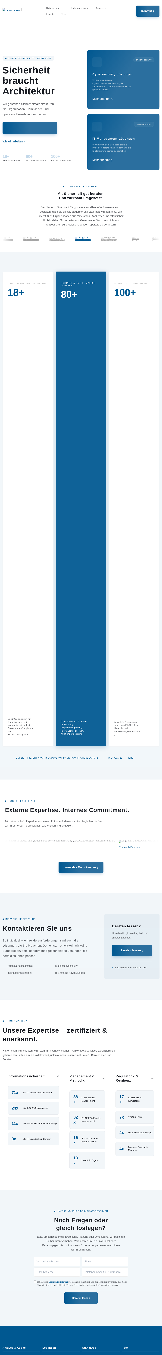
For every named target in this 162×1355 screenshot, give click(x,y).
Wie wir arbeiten (13, 141)
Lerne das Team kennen (80, 867)
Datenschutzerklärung (58, 1282)
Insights (50, 14)
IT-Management (78, 8)
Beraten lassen (131, 950)
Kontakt (146, 11)
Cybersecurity (53, 8)
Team (64, 14)
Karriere (100, 8)
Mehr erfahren (101, 98)
